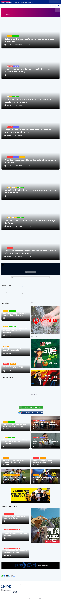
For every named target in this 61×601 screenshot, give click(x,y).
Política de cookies (17, 584)
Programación (12, 10)
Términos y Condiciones (16, 592)
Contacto (7, 14)
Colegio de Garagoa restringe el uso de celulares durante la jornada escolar (17, 2)
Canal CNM (9, 44)
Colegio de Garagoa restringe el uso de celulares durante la (14, 314)
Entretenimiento (9, 513)
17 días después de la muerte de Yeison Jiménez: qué (16, 551)
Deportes (21, 10)
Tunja (8, 187)
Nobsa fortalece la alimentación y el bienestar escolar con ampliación (15, 330)
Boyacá (9, 96)
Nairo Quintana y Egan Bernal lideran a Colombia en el (14, 349)
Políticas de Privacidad (18, 588)
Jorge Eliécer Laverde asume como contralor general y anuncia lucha (45, 441)
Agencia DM (51, 10)
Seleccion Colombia (8, 475)
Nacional (37, 10)
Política (43, 10)
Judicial (22, 157)
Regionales (29, 10)
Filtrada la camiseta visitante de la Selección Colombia (14, 478)
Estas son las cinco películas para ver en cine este (14, 517)
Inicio (5, 10)
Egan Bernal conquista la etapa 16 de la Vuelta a (45, 478)
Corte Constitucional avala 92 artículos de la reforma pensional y (45, 424)
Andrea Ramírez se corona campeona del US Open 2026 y (14, 367)
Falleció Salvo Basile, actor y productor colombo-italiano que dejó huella (15, 533)
